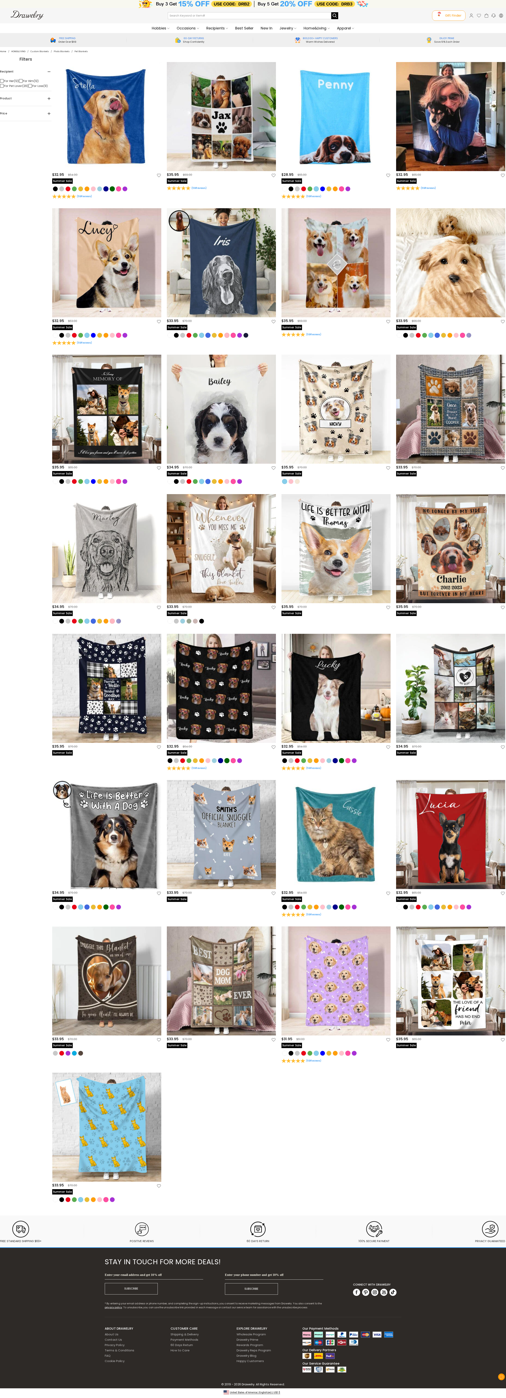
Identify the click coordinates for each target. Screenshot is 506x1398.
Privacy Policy (115, 1345)
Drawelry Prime (248, 1340)
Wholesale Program (251, 1334)
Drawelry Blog (247, 1356)
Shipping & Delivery (185, 1334)
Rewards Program (250, 1345)
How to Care (180, 1350)
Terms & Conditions (119, 1350)
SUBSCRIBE (131, 1289)
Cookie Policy (115, 1361)
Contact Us (113, 1340)
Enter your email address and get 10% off (133, 1274)
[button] (253, 1392)
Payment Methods (184, 1340)
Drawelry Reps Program (254, 1350)
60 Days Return (182, 1345)
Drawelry (263, 1384)
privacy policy (113, 1307)
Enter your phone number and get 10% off (254, 1274)
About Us (111, 1334)
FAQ (107, 1356)
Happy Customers (250, 1361)
